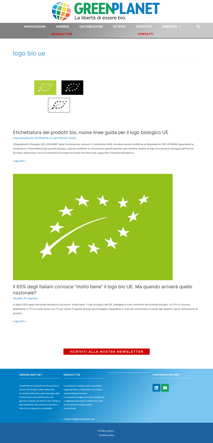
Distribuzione (91, 26)
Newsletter (61, 34)
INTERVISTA (41, 138)
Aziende (62, 26)
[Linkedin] (156, 388)
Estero (119, 26)
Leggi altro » (20, 160)
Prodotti (144, 26)
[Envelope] (165, 388)
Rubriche (169, 26)
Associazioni (35, 26)
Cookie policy (106, 435)
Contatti (145, 34)
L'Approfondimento (23, 138)
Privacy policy (105, 430)
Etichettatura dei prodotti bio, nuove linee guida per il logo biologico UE (90, 132)
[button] (106, 352)
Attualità (17, 298)
